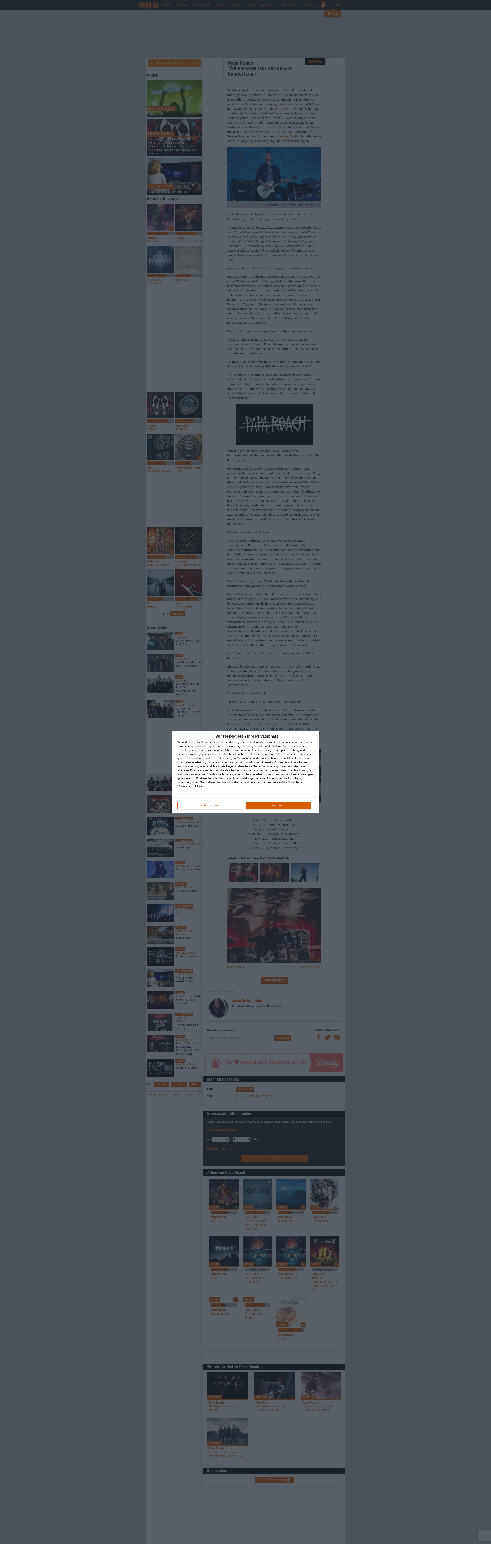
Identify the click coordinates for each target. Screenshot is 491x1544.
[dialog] (245, 772)
